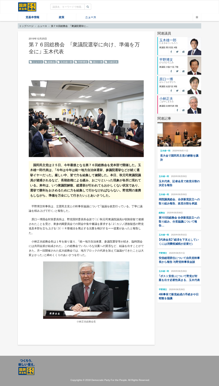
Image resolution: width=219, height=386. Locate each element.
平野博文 (82, 62)
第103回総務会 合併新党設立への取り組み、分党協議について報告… (179, 221)
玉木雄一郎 (66, 62)
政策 (61, 17)
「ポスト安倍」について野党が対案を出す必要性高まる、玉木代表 (179, 278)
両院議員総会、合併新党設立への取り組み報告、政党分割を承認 (179, 201)
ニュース (90, 17)
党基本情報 (32, 17)
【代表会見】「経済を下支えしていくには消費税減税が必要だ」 (179, 241)
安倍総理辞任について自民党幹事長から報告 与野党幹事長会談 (179, 260)
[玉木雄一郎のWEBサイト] (183, 51)
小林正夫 (112, 62)
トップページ (26, 26)
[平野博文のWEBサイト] (183, 71)
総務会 (51, 62)
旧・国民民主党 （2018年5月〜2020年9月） (27, 6)
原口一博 (97, 62)
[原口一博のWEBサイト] (183, 90)
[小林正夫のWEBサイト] (183, 109)
